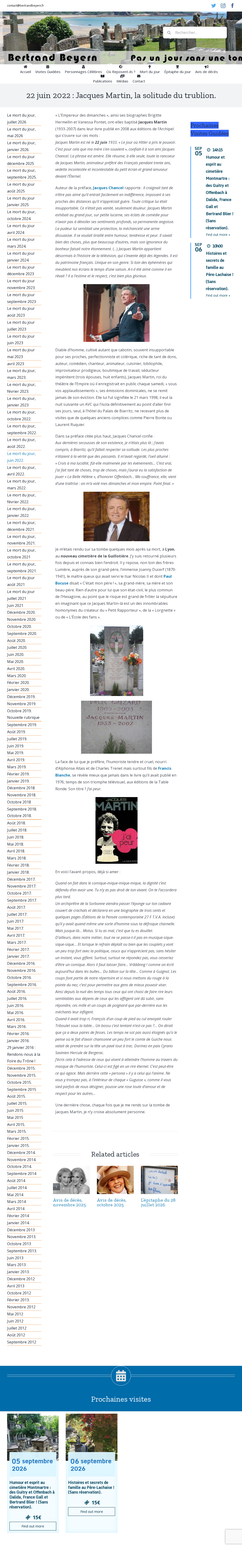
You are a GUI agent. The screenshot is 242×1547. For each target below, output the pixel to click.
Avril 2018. (16, 851)
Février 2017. (18, 949)
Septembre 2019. (22, 724)
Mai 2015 (15, 1117)
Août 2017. (16, 907)
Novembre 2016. (21, 970)
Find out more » (218, 234)
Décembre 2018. (21, 787)
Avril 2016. (16, 1019)
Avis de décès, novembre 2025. (69, 1202)
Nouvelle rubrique (23, 717)
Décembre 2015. (21, 1068)
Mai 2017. (15, 928)
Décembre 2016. (21, 963)
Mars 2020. (16, 675)
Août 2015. (16, 1096)
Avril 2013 (15, 1286)
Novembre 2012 (21, 1307)
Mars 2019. (16, 766)
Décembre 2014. (21, 1152)
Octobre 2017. (19, 893)
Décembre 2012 (21, 1278)
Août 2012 (16, 1335)
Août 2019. (16, 731)
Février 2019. (18, 774)
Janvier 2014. (18, 1222)
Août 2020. (16, 640)
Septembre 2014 (21, 1173)
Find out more (33, 1526)
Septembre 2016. (22, 984)
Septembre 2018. (22, 809)
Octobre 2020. (19, 626)
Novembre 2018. (21, 795)
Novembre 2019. (21, 703)
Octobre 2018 (19, 802)
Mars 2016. (16, 1026)
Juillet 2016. (17, 998)
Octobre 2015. (19, 1082)
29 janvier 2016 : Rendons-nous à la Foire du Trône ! (23, 1054)
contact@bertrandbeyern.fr (25, 6)
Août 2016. (16, 991)
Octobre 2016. (19, 977)
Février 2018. (18, 865)
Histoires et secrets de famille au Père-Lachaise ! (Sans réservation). (91, 1487)
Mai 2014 (15, 1194)
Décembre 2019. (21, 696)
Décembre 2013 (21, 1229)
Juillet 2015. (17, 1103)
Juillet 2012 (16, 1328)
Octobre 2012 (19, 1293)
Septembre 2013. (22, 1250)
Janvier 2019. (18, 781)
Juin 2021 (15, 605)
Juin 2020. (15, 654)
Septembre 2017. (22, 900)
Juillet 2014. (17, 1187)
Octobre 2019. (19, 710)
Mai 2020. (15, 661)
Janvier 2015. (18, 1145)
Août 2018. (16, 823)
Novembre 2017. (21, 886)
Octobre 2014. (19, 1166)
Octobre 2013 (19, 1243)
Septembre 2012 (21, 1342)
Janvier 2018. (18, 872)
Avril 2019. (16, 759)
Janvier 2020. (18, 689)
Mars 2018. (16, 858)
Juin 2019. (15, 746)
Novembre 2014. (21, 1159)
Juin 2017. (15, 921)
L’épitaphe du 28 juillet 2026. (158, 1202)
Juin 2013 (15, 1258)
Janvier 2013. (18, 1271)
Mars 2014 (16, 1201)
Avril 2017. (16, 935)
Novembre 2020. (21, 619)
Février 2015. (18, 1138)
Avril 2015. (16, 1124)
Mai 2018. (15, 844)
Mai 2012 (15, 1314)
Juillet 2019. (17, 738)
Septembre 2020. (22, 633)
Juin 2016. (15, 1005)
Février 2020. (18, 682)
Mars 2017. (16, 942)
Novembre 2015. (21, 1075)
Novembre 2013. (21, 1236)
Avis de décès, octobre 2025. (111, 1202)
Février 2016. (18, 1033)
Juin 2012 (15, 1321)
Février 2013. (18, 1299)
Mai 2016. (15, 1012)
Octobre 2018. (19, 815)
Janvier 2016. (18, 1040)
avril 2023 (15, 363)
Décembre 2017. (21, 879)
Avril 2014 (15, 1208)
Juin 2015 (15, 1110)
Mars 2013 (16, 1264)
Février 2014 (18, 1215)
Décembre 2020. (21, 612)
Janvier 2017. (18, 956)
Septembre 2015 (21, 1089)
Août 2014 (16, 1180)
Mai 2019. (15, 752)
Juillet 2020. (17, 647)
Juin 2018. (15, 837)
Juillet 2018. (17, 830)
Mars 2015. (16, 1131)
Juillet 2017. (17, 914)
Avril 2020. (16, 668)
